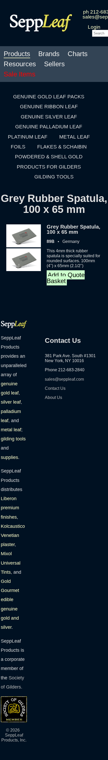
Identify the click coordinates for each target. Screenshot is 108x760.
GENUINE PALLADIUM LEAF (48, 126)
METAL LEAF (74, 137)
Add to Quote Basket (66, 277)
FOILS (18, 146)
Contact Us (55, 388)
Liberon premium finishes (10, 507)
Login (94, 27)
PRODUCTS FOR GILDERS (49, 167)
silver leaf (11, 402)
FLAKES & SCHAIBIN (62, 146)
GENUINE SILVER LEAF (49, 116)
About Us (53, 397)
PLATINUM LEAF (27, 137)
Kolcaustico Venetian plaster (13, 535)
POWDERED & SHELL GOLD (49, 156)
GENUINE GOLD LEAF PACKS (48, 96)
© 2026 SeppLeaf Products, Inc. (13, 735)
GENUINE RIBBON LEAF (49, 106)
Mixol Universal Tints (10, 563)
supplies (9, 457)
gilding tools (13, 438)
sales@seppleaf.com (64, 379)
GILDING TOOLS (54, 176)
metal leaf (11, 429)
